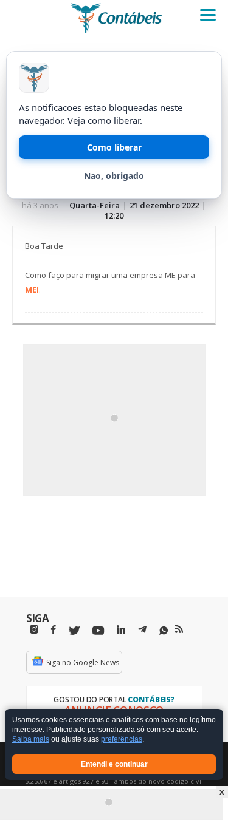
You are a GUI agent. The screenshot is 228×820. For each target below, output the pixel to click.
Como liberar (114, 147)
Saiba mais (30, 740)
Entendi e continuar (114, 764)
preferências (121, 740)
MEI (32, 289)
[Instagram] (34, 629)
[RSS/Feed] (179, 629)
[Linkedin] (121, 629)
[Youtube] (98, 631)
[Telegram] (142, 631)
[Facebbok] (53, 629)
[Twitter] (74, 631)
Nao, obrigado (114, 175)
